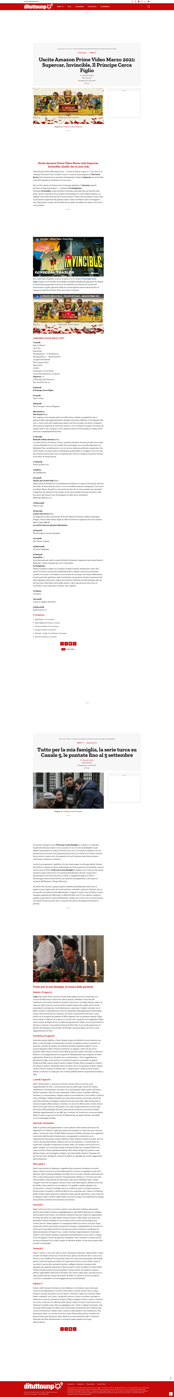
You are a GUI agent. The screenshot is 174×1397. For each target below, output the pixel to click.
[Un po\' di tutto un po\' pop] (38, 7)
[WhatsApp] (145, 1)
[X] (142, 1)
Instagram (78, 127)
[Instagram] (135, 1)
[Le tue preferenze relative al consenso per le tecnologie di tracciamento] (171, 1394)
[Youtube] (148, 1)
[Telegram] (138, 1)
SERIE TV (93, 53)
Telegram (66, 127)
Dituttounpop (61, 49)
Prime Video (69, 49)
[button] (149, 6)
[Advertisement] (87, 26)
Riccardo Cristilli (87, 75)
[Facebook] (132, 1)
